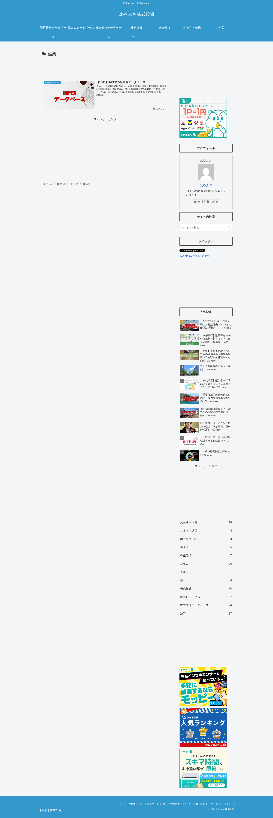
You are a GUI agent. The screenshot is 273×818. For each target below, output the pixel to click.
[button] (229, 227)
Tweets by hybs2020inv (194, 256)
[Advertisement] (105, 66)
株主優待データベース (206, 605)
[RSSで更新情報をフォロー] (217, 201)
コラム (206, 563)
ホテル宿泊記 (206, 538)
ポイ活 (206, 547)
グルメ (206, 572)
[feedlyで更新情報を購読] (213, 201)
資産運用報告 (206, 522)
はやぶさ (206, 185)
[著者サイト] (195, 201)
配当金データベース (206, 597)
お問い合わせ (200, 803)
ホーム (122, 803)
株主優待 (206, 555)
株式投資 (206, 588)
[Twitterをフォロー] (199, 201)
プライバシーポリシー (222, 803)
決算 (206, 613)
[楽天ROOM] (208, 201)
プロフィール (135, 803)
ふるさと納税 (206, 530)
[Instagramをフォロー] (204, 201)
